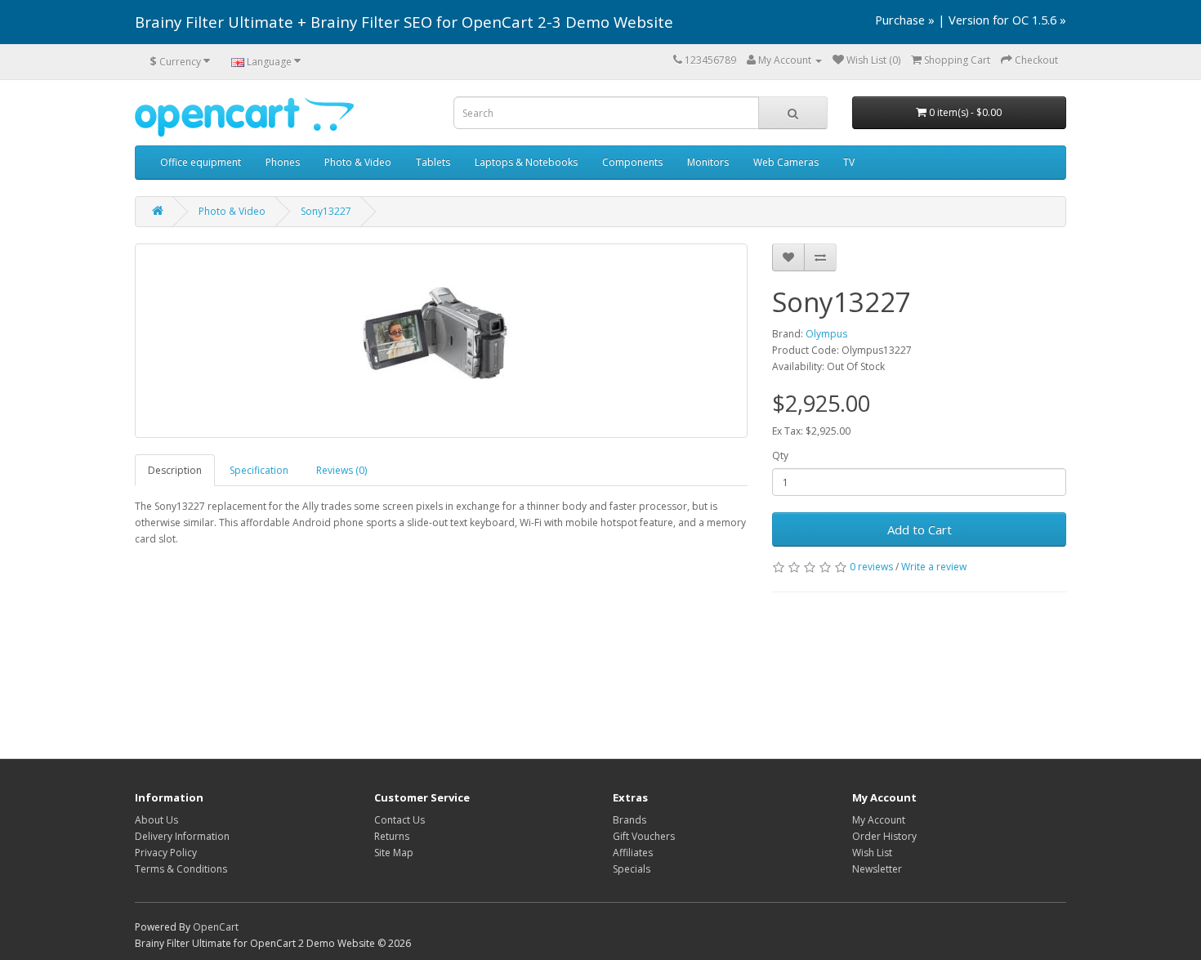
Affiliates (633, 853)
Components (632, 162)
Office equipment (200, 162)
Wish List (872, 853)
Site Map (393, 853)
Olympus (826, 334)
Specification (259, 470)
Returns (391, 836)
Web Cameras (786, 162)
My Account (878, 820)
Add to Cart (919, 529)
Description (175, 470)
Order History (884, 836)
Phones (283, 162)
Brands (629, 820)
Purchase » (905, 19)
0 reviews (871, 567)
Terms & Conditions (181, 869)
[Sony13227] (441, 340)
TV (849, 162)
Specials (631, 869)
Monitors (708, 162)
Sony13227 (326, 211)
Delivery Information (182, 836)
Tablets (433, 162)
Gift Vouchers (644, 836)
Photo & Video (357, 162)
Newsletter (877, 869)
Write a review (934, 567)
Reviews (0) (341, 470)
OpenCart (216, 927)
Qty (780, 455)
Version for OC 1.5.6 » (1007, 19)
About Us (156, 820)
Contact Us (399, 820)
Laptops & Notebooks (526, 162)
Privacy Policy (166, 853)
